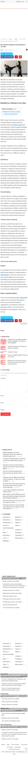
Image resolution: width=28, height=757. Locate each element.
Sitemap (3, 744)
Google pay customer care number (11, 578)
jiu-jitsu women (17, 125)
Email (2, 402)
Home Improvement (8, 528)
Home (10, 39)
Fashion (17, 522)
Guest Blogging (19, 751)
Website (2, 409)
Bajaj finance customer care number (12, 593)
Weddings (5, 541)
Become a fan (25, 6)
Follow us (20, 6)
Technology (18, 535)
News (4, 532)
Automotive (6, 517)
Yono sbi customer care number (11, 607)
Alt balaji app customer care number (12, 602)
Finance (5, 525)
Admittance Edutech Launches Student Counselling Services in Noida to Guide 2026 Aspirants (13, 506)
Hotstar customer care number (10, 704)
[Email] (20, 56)
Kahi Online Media (11, 751)
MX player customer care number (10, 718)
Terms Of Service (15, 744)
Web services (18, 538)
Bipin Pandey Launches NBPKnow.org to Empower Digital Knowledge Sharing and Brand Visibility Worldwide (14, 496)
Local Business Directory (14, 749)
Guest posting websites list (10, 604)
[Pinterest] (16, 56)
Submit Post (21, 1)
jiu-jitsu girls (23, 297)
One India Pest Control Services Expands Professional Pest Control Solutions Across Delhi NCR (14, 485)
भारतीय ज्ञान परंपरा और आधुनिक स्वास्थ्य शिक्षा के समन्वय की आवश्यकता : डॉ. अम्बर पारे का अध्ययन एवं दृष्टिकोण (17, 341)
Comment (3, 378)
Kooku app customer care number (11, 599)
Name (2, 395)
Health (15, 39)
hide (15, 109)
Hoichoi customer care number (10, 701)
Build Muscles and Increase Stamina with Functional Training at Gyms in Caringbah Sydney (17, 362)
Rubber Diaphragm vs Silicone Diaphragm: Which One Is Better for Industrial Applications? (12, 454)
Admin (2, 50)
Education (18, 520)
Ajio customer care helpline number (11, 721)
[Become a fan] (26, 751)
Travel (4, 538)
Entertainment (7, 522)
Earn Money (6, 520)
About (8, 744)
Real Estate (6, 535)
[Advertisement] (14, 23)
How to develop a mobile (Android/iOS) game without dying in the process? (12, 709)
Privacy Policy (24, 744)
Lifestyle (17, 530)
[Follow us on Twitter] (26, 748)
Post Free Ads (10, 747)
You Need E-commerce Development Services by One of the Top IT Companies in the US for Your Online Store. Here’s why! (14, 585)
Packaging (18, 532)
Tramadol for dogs (12, 352)
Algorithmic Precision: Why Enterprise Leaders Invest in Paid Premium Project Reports (13, 466)
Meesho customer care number (11, 581)
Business (17, 517)
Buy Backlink (17, 747)
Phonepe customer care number (11, 590)
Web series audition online (10, 596)
